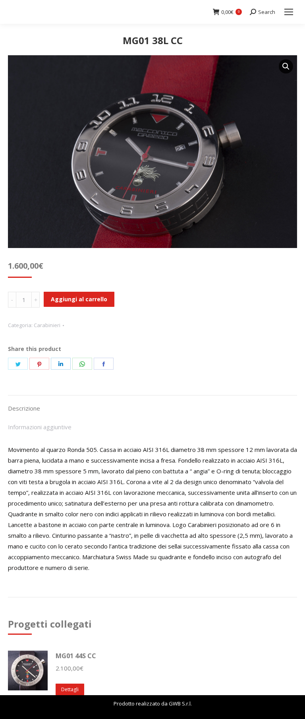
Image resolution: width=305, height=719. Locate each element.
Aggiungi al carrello (79, 299)
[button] (286, 66)
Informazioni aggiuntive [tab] (39, 427)
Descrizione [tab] (24, 408)
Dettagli (70, 689)
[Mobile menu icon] (288, 11)
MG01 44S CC (76, 655)
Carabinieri (47, 325)
